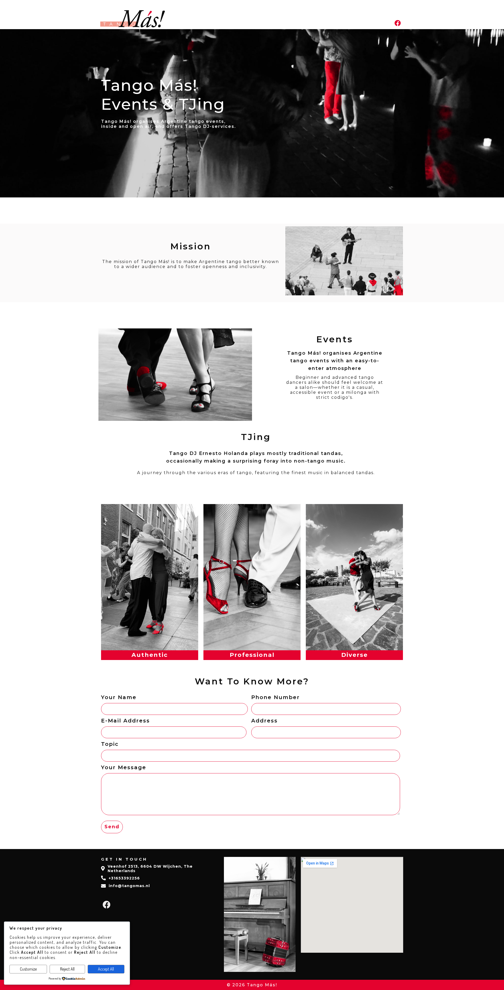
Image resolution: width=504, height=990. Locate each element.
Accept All (106, 969)
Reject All (67, 969)
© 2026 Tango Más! (252, 984)
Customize (28, 969)
